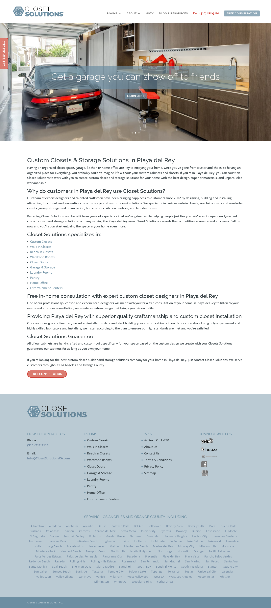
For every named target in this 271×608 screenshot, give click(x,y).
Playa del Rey (171, 556)
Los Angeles (97, 546)
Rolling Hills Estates (104, 561)
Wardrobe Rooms (42, 257)
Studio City (230, 566)
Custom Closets (41, 241)
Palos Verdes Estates (48, 556)
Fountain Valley (74, 536)
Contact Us (152, 453)
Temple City (116, 571)
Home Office (39, 283)
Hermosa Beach (58, 541)
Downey (181, 531)
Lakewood (214, 541)
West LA (159, 576)
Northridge (165, 551)
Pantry (34, 278)
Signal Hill (125, 566)
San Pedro (212, 561)
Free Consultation (47, 374)
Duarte (196, 531)
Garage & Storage (42, 267)
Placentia (151, 556)
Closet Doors (39, 262)
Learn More (135, 95)
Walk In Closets (40, 247)
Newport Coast (96, 551)
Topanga (156, 571)
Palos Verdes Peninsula (82, 556)
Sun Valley (40, 571)
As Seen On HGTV (156, 440)
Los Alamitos (75, 546)
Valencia (227, 571)
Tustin (189, 571)
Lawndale (232, 541)
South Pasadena (192, 566)
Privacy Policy (153, 466)
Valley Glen (43, 576)
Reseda (60, 561)
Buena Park (228, 526)
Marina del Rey (163, 546)
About (132, 13)
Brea (212, 526)
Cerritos (84, 531)
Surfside (81, 571)
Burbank (35, 531)
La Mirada (158, 541)
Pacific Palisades (219, 551)
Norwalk (183, 551)
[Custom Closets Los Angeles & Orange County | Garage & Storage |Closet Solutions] (38, 11)
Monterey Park (45, 551)
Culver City (148, 531)
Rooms (112, 13)
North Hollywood (141, 551)
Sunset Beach (62, 571)
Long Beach (54, 546)
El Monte (231, 531)
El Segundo (37, 536)
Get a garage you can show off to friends (135, 76)
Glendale (153, 536)
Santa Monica (38, 566)
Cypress (165, 531)
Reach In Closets (41, 252)
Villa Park (116, 576)
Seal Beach (59, 566)
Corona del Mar (105, 531)
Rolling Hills (78, 561)
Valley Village (64, 576)
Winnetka (120, 581)
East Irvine (213, 531)
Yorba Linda (165, 581)
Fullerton (95, 536)
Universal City (207, 571)
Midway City (186, 546)
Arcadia (88, 526)
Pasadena (133, 556)
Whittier (224, 576)
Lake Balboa (195, 541)
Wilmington (101, 581)
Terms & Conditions (158, 460)
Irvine (125, 541)
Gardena (135, 536)
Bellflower (154, 526)
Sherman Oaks (81, 566)
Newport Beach (71, 551)
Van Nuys (85, 576)
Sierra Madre (105, 566)
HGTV (150, 13)
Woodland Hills (142, 581)
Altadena (55, 526)
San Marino (192, 561)
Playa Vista (192, 556)
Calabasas (53, 531)
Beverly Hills (196, 526)
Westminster (205, 576)
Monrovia (227, 546)
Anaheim (72, 526)
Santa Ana (231, 561)
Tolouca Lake (137, 571)
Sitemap (150, 473)
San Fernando (150, 561)
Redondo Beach (39, 561)
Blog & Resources (173, 13)
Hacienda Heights (175, 536)
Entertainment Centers (46, 288)
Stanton (213, 566)
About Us (150, 447)
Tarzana (97, 571)
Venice (100, 576)
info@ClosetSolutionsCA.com (48, 458)
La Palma (176, 541)
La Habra (140, 541)
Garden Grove (115, 536)
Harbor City (199, 536)
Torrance (174, 571)
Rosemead (129, 561)
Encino (54, 536)
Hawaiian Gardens (224, 536)
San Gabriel (172, 561)
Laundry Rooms (41, 272)
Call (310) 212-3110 (206, 13)
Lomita (37, 546)
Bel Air (138, 526)
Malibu (114, 546)
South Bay (144, 566)
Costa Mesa (128, 531)
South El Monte (166, 566)
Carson (69, 531)
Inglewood (109, 541)
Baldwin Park (120, 526)
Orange (199, 551)
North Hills (118, 551)
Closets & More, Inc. (49, 602)
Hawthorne (35, 541)
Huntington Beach (86, 541)
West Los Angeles (180, 576)
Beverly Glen (174, 526)
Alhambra (37, 526)
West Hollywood (137, 576)
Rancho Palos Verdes (218, 556)
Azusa (102, 526)
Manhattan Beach (136, 546)
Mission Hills (207, 546)
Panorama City (112, 556)
